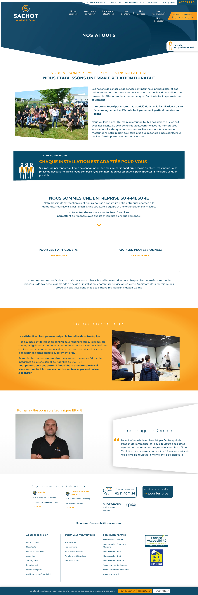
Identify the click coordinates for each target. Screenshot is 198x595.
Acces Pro (187, 2)
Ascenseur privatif (111, 574)
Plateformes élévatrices (75, 556)
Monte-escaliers (72, 560)
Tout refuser (144, 591)
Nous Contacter (159, 19)
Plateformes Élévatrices (108, 12)
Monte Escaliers (73, 12)
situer (38, 507)
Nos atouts (31, 547)
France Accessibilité (35, 551)
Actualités (30, 556)
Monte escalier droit (112, 556)
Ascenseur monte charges (115, 565)
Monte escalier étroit (112, 551)
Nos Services (141, 12)
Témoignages (32, 560)
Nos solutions (71, 547)
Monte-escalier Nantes (113, 539)
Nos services (70, 542)
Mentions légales (34, 569)
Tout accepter (127, 591)
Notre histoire (32, 542)
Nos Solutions (125, 12)
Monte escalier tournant (113, 560)
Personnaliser (161, 591)
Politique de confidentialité (38, 574)
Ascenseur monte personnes (116, 569)
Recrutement (32, 565)
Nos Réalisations (158, 12)
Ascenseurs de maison (89, 12)
